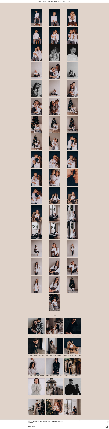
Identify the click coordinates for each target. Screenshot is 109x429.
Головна (39, 1)
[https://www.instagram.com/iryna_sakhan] (79, 420)
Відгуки (55, 1)
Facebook (69, 1)
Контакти (59, 1)
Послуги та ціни (50, 1)
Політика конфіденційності (31, 426)
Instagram (64, 1)
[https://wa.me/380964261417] (80, 420)
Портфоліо (44, 1)
